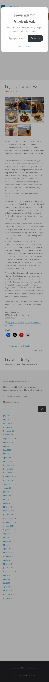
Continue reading (24, 46)
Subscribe (35, 38)
